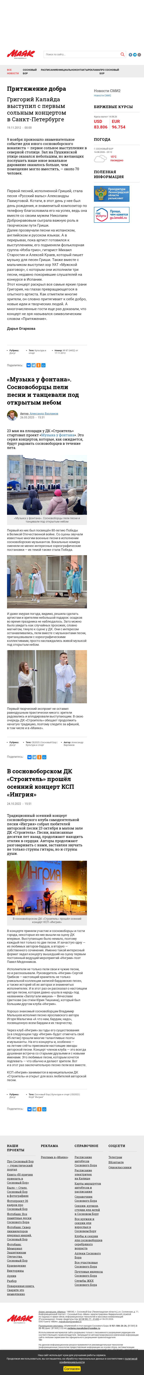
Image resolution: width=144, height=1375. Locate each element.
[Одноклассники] (38, 365)
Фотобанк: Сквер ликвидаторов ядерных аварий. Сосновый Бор (19, 1233)
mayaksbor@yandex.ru (70, 1321)
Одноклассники (120, 1167)
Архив (11, 1276)
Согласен (72, 1369)
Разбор (12, 1281)
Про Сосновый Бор (109, 71)
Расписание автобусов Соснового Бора (86, 1161)
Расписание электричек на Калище (83, 1174)
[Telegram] (33, 365)
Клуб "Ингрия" (36, 1097)
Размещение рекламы (51, 1325)
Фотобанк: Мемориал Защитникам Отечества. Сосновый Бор (17, 1252)
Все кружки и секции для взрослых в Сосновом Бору (85, 1225)
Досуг (12, 353)
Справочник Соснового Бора (86, 1198)
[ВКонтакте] (29, 365)
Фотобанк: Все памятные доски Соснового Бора (19, 1218)
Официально (66, 69)
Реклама (94, 69)
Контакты (81, 69)
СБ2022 (75, 1094)
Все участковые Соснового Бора (86, 1264)
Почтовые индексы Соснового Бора (89, 1273)
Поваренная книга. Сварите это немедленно (21, 1290)
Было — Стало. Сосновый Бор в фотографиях (17, 1192)
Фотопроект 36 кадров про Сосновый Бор (17, 1205)
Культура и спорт (35, 745)
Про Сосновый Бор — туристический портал (20, 1165)
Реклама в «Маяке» (54, 1157)
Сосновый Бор (30, 71)
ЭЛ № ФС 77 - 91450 (88, 1319)
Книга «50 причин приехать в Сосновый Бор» (20, 1178)
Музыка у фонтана (57, 435)
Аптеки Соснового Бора (88, 1255)
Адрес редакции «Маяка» (52, 1311)
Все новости (13, 71)
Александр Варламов (44, 413)
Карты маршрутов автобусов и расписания (88, 1187)
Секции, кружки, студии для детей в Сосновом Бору (87, 1210)
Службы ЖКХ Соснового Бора (86, 1283)
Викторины (15, 1270)
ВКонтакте (116, 1162)
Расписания (49, 69)
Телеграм (115, 1157)
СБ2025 (35, 742)
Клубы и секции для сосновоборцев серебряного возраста (88, 1242)
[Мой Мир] (43, 365)
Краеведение (16, 1265)
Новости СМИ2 (102, 95)
